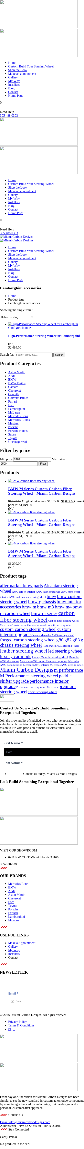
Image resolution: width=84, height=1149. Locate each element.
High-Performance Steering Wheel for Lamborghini (44, 336)
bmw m (29, 606)
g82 (68, 639)
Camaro (13, 387)
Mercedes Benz (18, 416)
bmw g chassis (42, 601)
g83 (76, 639)
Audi (11, 376)
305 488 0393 (9, 115)
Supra (12, 434)
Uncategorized (17, 441)
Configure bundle (19, 327)
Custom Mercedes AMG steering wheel (52, 635)
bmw (51, 596)
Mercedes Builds (19, 419)
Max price (58, 459)
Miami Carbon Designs (26, 670)
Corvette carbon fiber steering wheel (28, 625)
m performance (68, 670)
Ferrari (12, 401)
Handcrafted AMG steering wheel (61, 645)
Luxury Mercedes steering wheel (50, 657)
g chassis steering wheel (41, 642)
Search (59, 354)
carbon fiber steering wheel (37, 616)
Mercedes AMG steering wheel (67, 665)
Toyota (12, 438)
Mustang (13, 423)
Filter (43, 463)
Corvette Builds (18, 398)
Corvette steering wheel (59, 625)
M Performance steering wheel (29, 675)
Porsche (13, 427)
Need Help (7, 112)
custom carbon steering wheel (28, 629)
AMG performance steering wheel (27, 597)
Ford (11, 405)
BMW (12, 379)
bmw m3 (45, 606)
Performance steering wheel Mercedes (37, 687)
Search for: (7, 354)
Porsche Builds (18, 430)
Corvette (13, 394)
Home (12, 296)
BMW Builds (16, 383)
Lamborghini (16, 409)
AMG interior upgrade (48, 591)
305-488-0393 (9, 864)
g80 (60, 639)
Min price (6, 459)
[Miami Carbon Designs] (16, 236)
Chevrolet (14, 390)
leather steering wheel (23, 651)
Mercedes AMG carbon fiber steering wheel (43, 661)
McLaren (14, 412)
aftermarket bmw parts (21, 585)
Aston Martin (16, 372)
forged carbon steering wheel (27, 639)
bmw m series (44, 613)
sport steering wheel (42, 692)
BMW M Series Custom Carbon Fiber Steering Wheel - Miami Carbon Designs (41, 491)
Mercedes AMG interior (36, 665)
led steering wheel (65, 651)
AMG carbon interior (23, 591)
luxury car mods (15, 656)
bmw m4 (63, 606)
